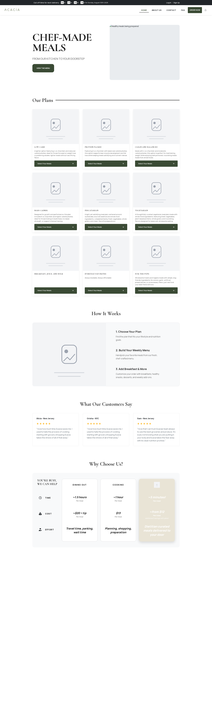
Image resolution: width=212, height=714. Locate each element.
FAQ (183, 10)
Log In (168, 2)
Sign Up (176, 2)
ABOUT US (157, 10)
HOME (144, 10)
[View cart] (205, 10)
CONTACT (171, 10)
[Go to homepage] (12, 11)
